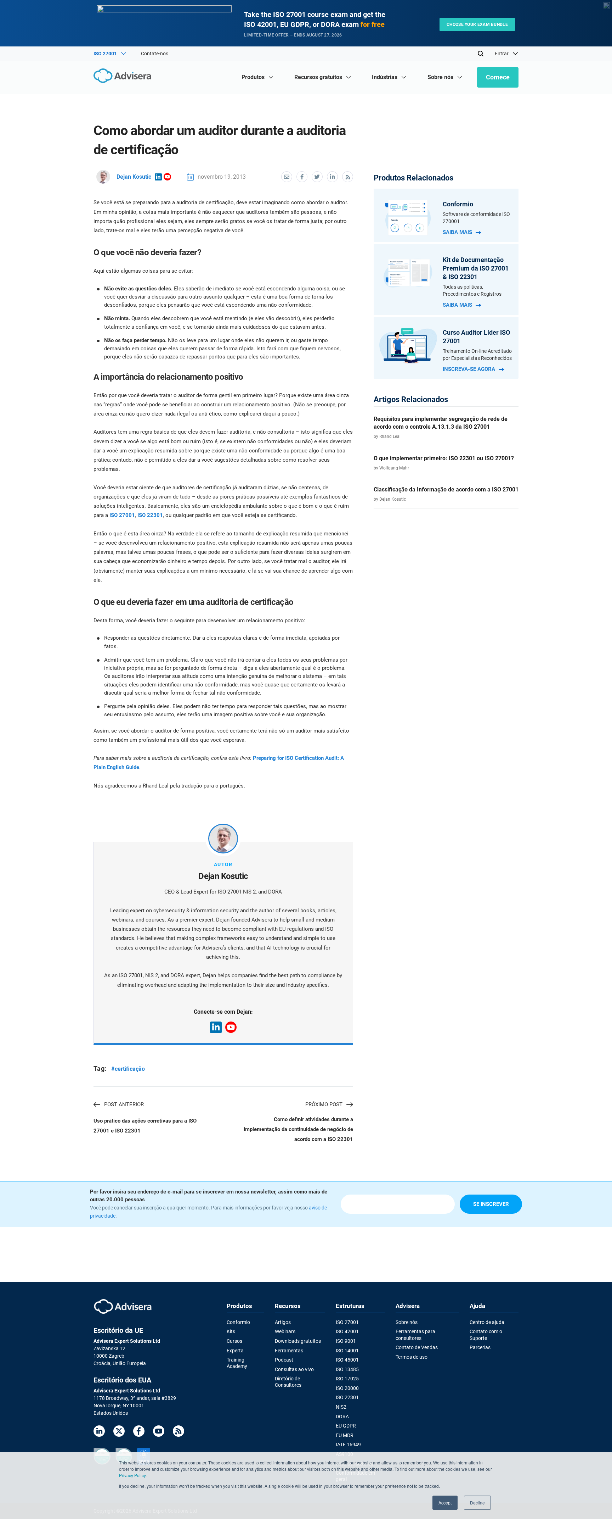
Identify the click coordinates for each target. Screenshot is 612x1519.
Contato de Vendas (417, 1347)
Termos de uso (411, 1357)
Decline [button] (477, 1502)
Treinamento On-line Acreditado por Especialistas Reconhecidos (477, 354)
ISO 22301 (150, 515)
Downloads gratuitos (298, 1341)
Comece (498, 77)
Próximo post (323, 1104)
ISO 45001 (347, 1360)
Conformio (238, 1322)
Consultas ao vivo (294, 1369)
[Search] (480, 53)
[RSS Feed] (178, 1432)
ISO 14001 (347, 1350)
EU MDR (344, 1435)
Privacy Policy (132, 1475)
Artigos (283, 1322)
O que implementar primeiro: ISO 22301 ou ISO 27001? (444, 458)
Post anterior (124, 1104)
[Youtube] (158, 1432)
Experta (235, 1350)
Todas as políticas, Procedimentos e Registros (472, 290)
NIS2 (341, 1407)
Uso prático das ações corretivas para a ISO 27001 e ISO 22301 (145, 1126)
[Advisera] (124, 76)
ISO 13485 (347, 1369)
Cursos (234, 1341)
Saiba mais (457, 232)
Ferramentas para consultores (415, 1335)
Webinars (285, 1331)
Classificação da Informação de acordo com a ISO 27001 (446, 489)
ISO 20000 (347, 1388)
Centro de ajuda (487, 1322)
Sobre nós (407, 1322)
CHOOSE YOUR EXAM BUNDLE (477, 24)
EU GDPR (346, 1426)
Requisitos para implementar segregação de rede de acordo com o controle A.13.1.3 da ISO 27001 (441, 423)
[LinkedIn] (99, 1432)
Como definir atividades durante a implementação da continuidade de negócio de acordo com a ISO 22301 (298, 1129)
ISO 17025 (347, 1378)
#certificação (128, 1068)
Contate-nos (154, 53)
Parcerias (480, 1347)
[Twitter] (119, 1432)
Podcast (284, 1360)
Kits (231, 1331)
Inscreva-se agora (469, 369)
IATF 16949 (348, 1444)
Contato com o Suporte (486, 1335)
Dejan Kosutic (134, 176)
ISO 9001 (346, 1341)
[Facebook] (138, 1432)
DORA (342, 1416)
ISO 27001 (122, 515)
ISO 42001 (347, 1331)
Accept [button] (445, 1502)
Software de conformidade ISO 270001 (476, 217)
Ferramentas (289, 1350)
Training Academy (237, 1363)
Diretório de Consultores (288, 1382)
